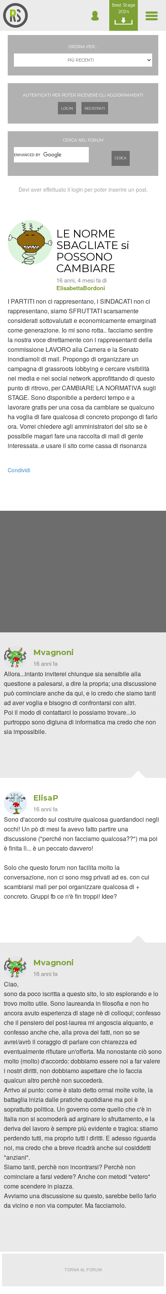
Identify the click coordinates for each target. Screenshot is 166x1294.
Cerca (121, 158)
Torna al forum (83, 1269)
